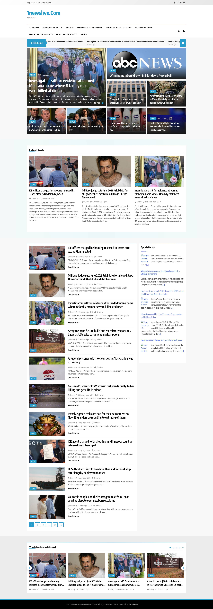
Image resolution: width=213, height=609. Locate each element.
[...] (163, 266)
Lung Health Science (66, 34)
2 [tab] (99, 103)
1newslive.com (43, 12)
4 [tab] (179, 547)
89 (55, 525)
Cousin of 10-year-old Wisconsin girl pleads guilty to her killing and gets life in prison (101, 388)
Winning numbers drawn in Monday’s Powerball (141, 75)
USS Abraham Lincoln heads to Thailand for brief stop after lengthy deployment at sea (99, 471)
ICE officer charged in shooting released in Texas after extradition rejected (61, 88)
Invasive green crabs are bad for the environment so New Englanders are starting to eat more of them (98, 415)
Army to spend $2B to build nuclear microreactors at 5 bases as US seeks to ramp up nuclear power (160, 41)
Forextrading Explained (89, 27)
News (32, 80)
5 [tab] (183, 547)
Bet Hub (70, 27)
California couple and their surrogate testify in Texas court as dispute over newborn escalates (98, 498)
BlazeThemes (133, 604)
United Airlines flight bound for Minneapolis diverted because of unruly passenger (165, 126)
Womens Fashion (143, 27)
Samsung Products (52, 27)
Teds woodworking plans (118, 27)
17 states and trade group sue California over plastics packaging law (125, 126)
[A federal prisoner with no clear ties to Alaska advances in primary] (47, 368)
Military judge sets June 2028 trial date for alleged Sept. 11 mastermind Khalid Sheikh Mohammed (105, 194)
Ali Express (33, 27)
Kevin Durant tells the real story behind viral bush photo (161, 322)
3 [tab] (103, 103)
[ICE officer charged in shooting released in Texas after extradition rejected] (53, 171)
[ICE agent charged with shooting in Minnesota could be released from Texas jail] (47, 451)
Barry (34, 198)
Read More (73, 267)
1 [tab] (95, 103)
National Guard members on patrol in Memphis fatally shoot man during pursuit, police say (166, 99)
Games (83, 34)
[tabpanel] (66, 77)
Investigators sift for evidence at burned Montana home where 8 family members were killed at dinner (81, 41)
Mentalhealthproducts (40, 34)
